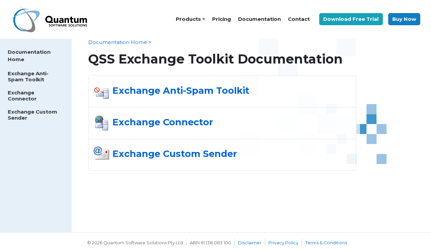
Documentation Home (29, 56)
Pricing (221, 19)
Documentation (259, 19)
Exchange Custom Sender (32, 115)
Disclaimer (249, 242)
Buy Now (404, 19)
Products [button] (188, 19)
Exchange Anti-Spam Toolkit (28, 76)
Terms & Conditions (326, 242)
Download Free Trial (350, 19)
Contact (299, 19)
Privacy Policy (283, 242)
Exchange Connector (22, 95)
